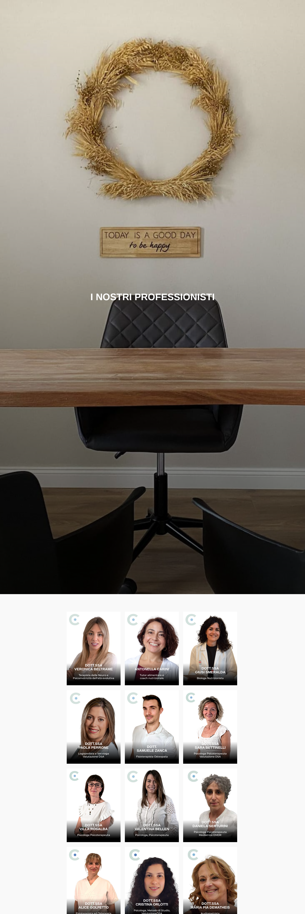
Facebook (154, 675)
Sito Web (96, 752)
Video (96, 675)
